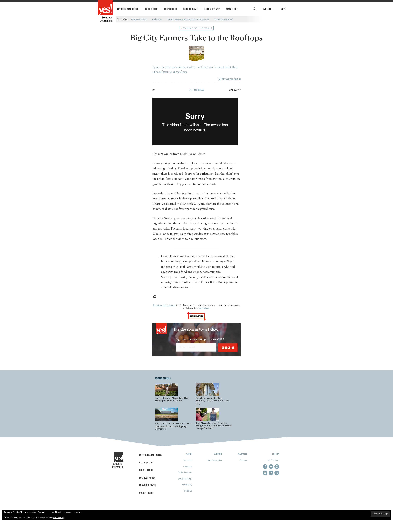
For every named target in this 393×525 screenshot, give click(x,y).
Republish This (196, 316)
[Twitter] (271, 466)
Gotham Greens (162, 154)
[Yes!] (105, 7)
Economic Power (212, 8)
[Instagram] (276, 466)
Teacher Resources (185, 472)
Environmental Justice (127, 8)
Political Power (190, 8)
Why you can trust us (231, 79)
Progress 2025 (139, 19)
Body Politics (170, 8)
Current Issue (146, 492)
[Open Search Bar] (254, 9)
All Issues (243, 460)
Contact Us (188, 490)
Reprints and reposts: (164, 305)
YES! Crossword (223, 19)
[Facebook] (265, 466)
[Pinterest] (265, 473)
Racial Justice (151, 8)
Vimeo (201, 154)
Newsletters (231, 8)
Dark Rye (186, 154)
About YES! (188, 460)
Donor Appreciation (215, 460)
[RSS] (276, 473)
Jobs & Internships (185, 478)
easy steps (204, 308)
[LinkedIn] (271, 473)
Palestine (157, 19)
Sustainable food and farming (196, 28)
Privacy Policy (187, 484)
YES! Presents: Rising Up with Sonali (188, 19)
